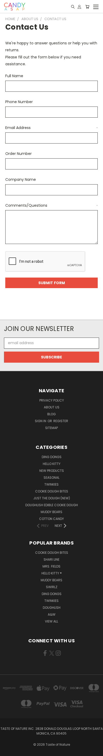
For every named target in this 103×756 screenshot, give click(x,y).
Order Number (18, 153)
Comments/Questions (51, 205)
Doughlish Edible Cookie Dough (51, 505)
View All (51, 621)
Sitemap (51, 428)
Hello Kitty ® (51, 573)
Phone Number (19, 101)
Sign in (41, 421)
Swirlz (51, 587)
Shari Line (51, 559)
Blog (51, 414)
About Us (51, 407)
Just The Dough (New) (51, 498)
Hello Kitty (51, 464)
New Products (51, 470)
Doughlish (51, 607)
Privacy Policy (51, 400)
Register (60, 421)
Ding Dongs (52, 457)
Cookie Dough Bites (51, 491)
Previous (8, 751)
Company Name (20, 179)
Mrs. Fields (51, 566)
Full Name (14, 76)
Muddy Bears (51, 512)
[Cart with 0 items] (87, 6)
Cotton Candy (51, 519)
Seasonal (51, 477)
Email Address (51, 127)
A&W (51, 614)
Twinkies (51, 484)
